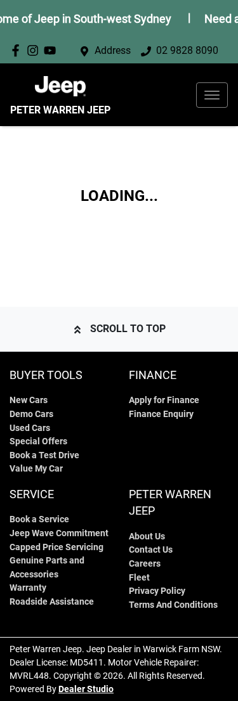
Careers (145, 563)
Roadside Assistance (52, 601)
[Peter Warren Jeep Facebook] (18, 50)
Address (113, 50)
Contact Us (151, 549)
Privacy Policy (157, 591)
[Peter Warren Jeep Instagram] (35, 50)
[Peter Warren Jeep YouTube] (52, 50)
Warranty (28, 587)
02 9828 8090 (187, 50)
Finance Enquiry (161, 414)
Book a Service (39, 519)
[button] (212, 95)
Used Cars (30, 428)
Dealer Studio (86, 689)
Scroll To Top (128, 329)
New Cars (29, 400)
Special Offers (38, 441)
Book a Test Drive (44, 455)
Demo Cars (31, 414)
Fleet (139, 577)
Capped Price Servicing (56, 547)
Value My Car (36, 468)
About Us (147, 536)
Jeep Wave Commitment (59, 533)
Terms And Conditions (173, 605)
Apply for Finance (164, 400)
